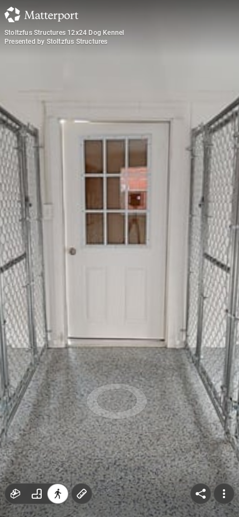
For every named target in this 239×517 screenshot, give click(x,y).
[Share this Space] (200, 493)
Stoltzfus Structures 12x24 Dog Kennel (64, 33)
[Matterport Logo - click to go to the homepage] (41, 14)
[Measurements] (81, 493)
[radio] (15, 494)
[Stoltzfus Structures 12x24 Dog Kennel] (119, 258)
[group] (36, 493)
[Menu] (224, 493)
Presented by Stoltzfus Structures (56, 41)
